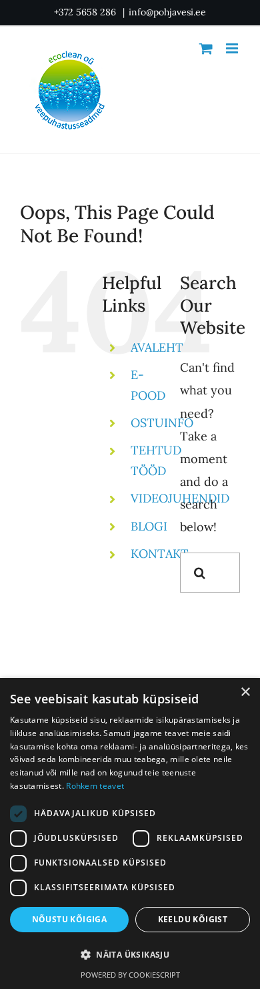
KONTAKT (160, 553)
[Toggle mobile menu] (233, 48)
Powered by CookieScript (130, 975)
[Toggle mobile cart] (206, 48)
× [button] (245, 692)
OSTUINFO (162, 422)
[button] (130, 955)
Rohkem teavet (95, 785)
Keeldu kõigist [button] (193, 919)
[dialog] (130, 833)
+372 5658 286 (86, 12)
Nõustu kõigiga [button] (69, 919)
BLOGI (149, 526)
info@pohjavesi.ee (167, 12)
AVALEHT (157, 347)
